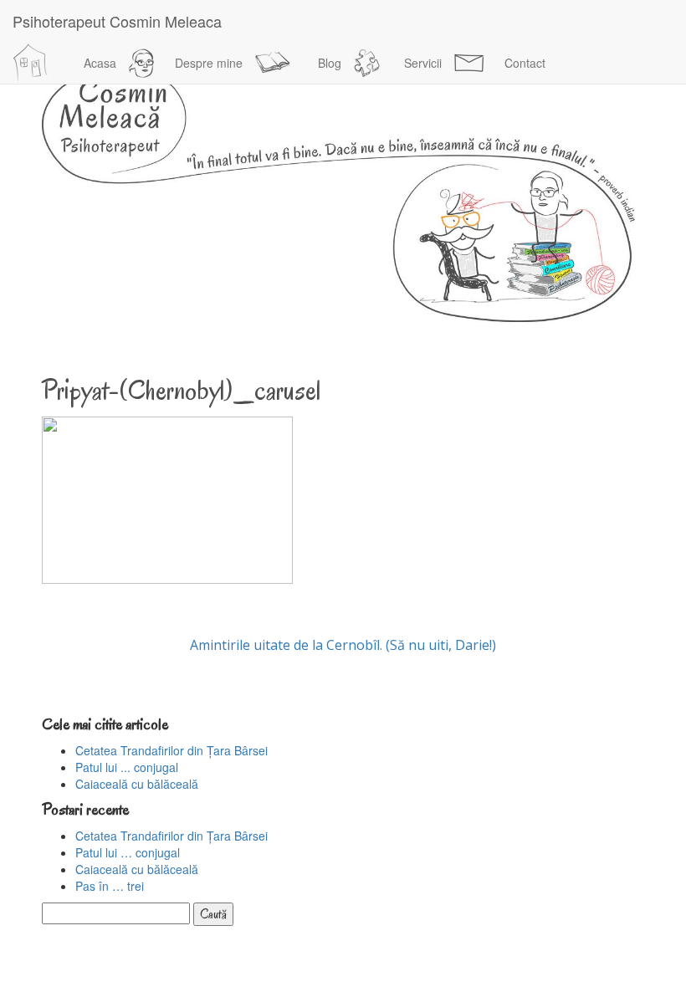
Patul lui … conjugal (127, 852)
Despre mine (209, 62)
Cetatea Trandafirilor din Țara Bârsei (171, 750)
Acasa (100, 62)
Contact (524, 62)
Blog (329, 62)
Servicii (423, 62)
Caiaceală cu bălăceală (136, 783)
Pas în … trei (109, 885)
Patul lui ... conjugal (126, 767)
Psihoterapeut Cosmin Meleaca (117, 21)
